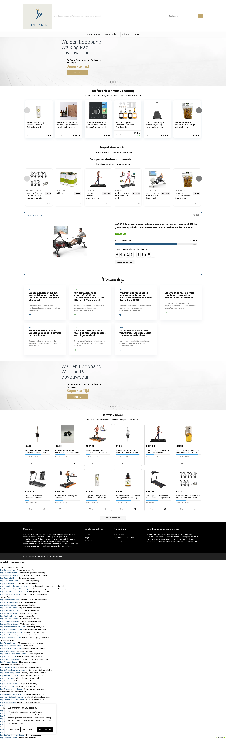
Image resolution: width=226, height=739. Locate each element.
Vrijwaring (118, 541)
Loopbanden (111, 34)
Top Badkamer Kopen (9, 599)
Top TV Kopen (6, 681)
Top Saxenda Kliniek (8, 572)
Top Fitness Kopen (8, 643)
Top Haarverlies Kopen (10, 594)
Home (87, 534)
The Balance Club (7, 570)
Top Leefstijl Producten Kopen (13, 654)
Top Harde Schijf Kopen (10, 672)
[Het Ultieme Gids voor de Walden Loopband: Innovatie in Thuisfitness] (45, 339)
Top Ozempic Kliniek (8, 578)
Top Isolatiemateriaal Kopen (12, 626)
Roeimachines (93, 34)
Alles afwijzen (28, 729)
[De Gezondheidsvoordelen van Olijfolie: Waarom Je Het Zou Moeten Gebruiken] (135, 339)
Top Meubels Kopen (8, 608)
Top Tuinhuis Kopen (8, 616)
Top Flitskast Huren (8, 702)
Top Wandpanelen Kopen (11, 629)
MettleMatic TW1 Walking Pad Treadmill (66, 497)
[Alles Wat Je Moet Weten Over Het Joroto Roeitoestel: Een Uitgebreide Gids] (90, 339)
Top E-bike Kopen (7, 651)
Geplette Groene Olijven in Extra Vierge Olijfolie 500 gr (185, 124)
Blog (86, 537)
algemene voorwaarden (124, 537)
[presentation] (27, 110)
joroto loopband (150, 191)
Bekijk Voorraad (125, 262)
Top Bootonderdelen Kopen (12, 700)
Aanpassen (14, 729)
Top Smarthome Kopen (10, 635)
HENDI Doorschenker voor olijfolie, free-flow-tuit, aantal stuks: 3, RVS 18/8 (127, 452)
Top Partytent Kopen (9, 618)
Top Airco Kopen (7, 686)
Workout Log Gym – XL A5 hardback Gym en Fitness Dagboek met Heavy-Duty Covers (96, 126)
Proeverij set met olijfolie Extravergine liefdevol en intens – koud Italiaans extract (67, 452)
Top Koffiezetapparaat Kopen (13, 670)
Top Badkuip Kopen (8, 602)
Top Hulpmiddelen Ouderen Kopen (15, 586)
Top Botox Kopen (7, 583)
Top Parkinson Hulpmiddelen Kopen (15, 589)
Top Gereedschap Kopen (11, 694)
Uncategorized (61, 191)
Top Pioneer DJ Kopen (9, 675)
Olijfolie (125, 34)
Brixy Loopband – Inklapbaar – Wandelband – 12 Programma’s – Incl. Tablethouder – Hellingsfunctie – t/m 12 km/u (158, 499)
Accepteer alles (45, 729)
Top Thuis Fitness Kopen (10, 645)
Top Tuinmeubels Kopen (10, 610)
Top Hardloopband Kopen (11, 648)
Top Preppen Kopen (8, 662)
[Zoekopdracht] (200, 16)
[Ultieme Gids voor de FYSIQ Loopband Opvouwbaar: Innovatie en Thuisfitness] (181, 302)
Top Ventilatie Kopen (9, 624)
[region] (30, 719)
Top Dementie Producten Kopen (14, 591)
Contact (88, 541)
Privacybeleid (119, 534)
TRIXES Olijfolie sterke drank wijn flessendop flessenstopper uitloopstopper (37, 452)
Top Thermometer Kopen (11, 632)
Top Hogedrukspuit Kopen (11, 697)
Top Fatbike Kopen (8, 656)
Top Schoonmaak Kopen (11, 637)
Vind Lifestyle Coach (9, 575)
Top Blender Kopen (8, 667)
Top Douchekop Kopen (10, 621)
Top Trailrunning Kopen (10, 659)
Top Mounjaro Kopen (9, 580)
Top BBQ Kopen (7, 678)
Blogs (136, 34)
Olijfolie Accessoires (33, 191)
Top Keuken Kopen (8, 605)
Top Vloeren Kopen (8, 613)
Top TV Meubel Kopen (9, 683)
